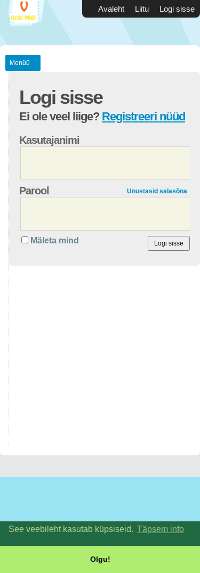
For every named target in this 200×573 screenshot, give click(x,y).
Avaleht (111, 8)
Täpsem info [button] (160, 529)
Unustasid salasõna (157, 191)
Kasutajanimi (49, 140)
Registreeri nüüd (143, 116)
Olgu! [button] (100, 559)
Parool (34, 191)
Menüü (20, 63)
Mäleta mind (54, 240)
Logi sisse (177, 8)
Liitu (142, 8)
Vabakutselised (32, 22)
